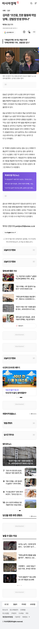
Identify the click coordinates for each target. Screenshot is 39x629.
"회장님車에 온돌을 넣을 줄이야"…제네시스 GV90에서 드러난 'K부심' (26, 298)
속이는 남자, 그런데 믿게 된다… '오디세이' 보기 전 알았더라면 (26, 545)
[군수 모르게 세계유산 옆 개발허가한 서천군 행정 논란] (30, 507)
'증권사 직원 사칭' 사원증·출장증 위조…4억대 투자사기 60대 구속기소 (26, 308)
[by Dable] (32, 516)
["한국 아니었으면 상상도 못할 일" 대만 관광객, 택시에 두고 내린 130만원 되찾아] (30, 475)
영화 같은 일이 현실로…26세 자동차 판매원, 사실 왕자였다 (19, 184)
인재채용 (22, 610)
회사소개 (5, 610)
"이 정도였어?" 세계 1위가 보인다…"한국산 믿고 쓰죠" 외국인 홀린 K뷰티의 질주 (19, 179)
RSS (27, 613)
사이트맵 (32, 604)
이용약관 (17, 617)
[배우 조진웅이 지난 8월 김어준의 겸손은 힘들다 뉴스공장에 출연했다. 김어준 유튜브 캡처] (19, 60)
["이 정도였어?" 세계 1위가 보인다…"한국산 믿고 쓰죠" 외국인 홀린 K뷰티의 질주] (30, 497)
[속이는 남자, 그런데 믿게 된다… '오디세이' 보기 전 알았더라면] (9, 549)
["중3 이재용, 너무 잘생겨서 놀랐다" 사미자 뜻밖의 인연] (8, 291)
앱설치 (15, 604)
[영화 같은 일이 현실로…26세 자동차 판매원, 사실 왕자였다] (8, 322)
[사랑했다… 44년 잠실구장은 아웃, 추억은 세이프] (9, 571)
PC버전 (24, 604)
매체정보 (25, 617)
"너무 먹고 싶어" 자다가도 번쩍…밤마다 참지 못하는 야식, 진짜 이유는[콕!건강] (19, 188)
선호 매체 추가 (10, 32)
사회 (4, 11)
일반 (8, 11)
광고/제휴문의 (14, 610)
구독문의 (13, 613)
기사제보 (21, 613)
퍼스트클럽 (5, 613)
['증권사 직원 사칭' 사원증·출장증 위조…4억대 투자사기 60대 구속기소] (8, 311)
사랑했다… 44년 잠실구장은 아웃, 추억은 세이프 (26, 567)
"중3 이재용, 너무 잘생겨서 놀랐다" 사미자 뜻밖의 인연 (25, 287)
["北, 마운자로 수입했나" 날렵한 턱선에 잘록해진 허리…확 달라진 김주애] (8, 281)
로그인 (6, 604)
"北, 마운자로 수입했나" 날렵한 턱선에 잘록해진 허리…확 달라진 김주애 (26, 277)
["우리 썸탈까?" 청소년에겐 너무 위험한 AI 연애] (9, 582)
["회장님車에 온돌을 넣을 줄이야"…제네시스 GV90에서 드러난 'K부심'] (8, 301)
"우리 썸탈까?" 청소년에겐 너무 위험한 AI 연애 (26, 578)
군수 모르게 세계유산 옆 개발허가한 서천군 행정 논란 (14, 505)
